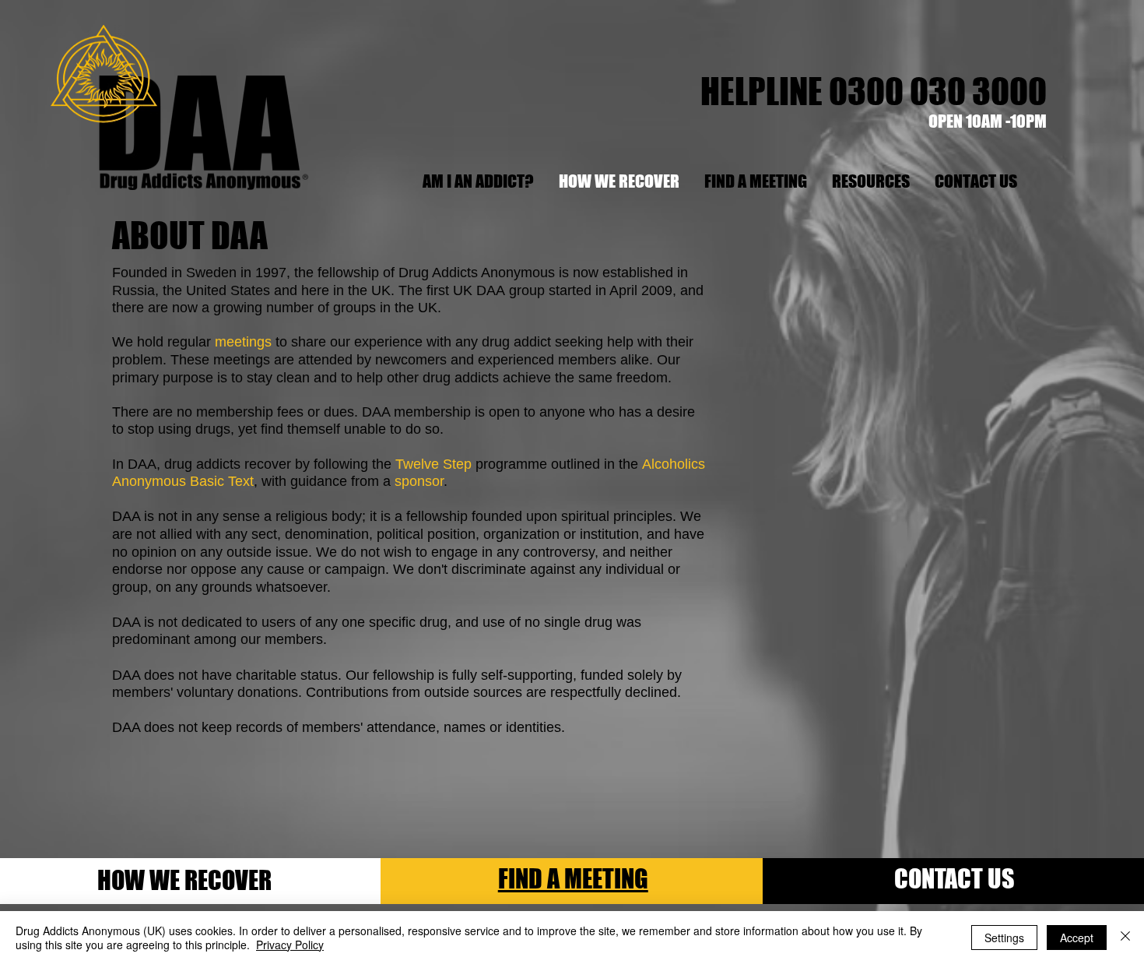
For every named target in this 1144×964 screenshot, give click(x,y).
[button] (870, 181)
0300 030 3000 (938, 91)
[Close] (1125, 938)
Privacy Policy (290, 944)
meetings (243, 342)
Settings (1004, 937)
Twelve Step (433, 464)
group (527, 290)
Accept (1076, 937)
